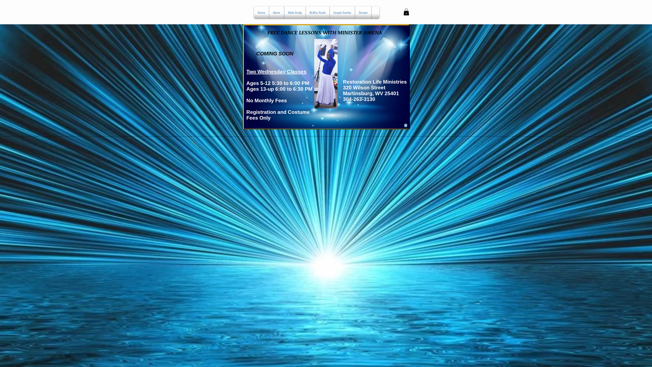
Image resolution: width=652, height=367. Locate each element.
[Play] (405, 125)
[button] (406, 11)
